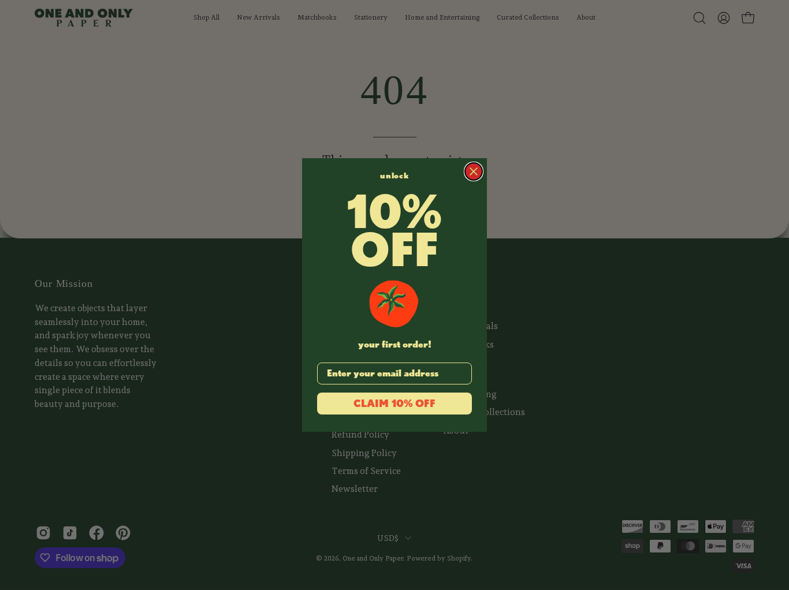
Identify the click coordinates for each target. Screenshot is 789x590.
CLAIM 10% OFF (394, 403)
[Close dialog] (473, 171)
